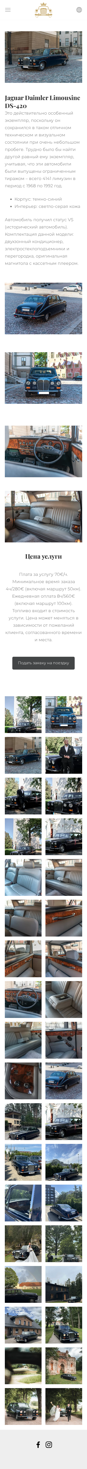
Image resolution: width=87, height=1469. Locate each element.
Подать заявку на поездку (43, 663)
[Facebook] (38, 1444)
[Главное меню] (7, 9)
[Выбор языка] (79, 9)
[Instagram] (49, 1444)
